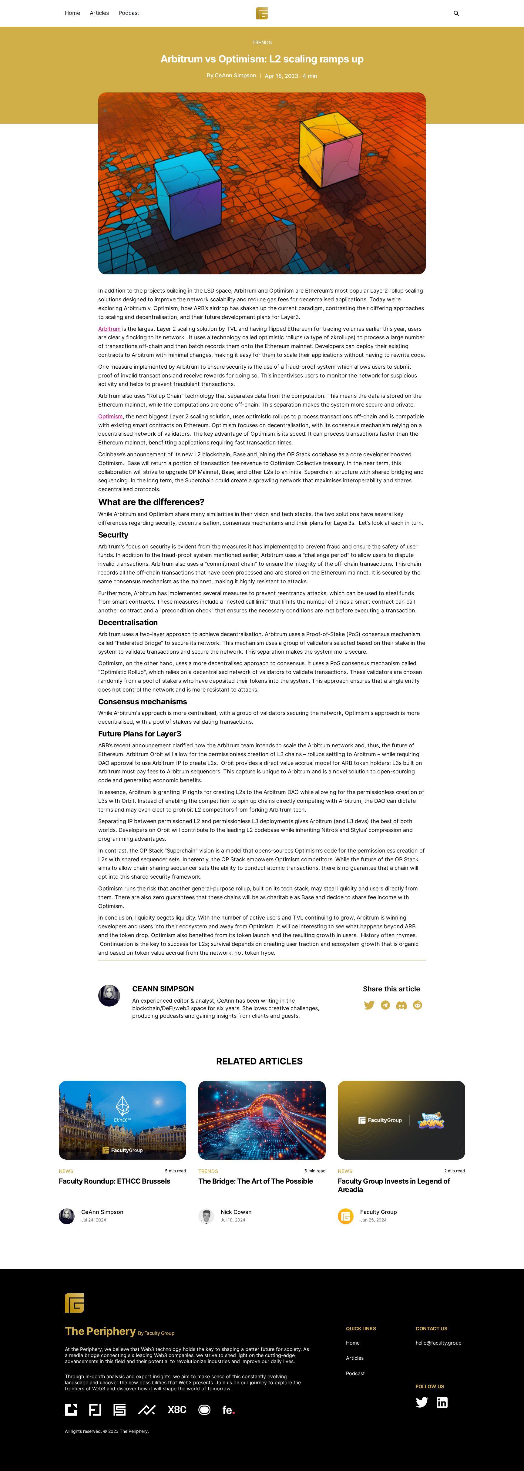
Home (72, 13)
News (66, 1171)
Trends (262, 42)
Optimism (110, 416)
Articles (99, 13)
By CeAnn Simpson (231, 75)
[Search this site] (456, 13)
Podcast (129, 13)
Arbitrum (109, 329)
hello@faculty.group (437, 1343)
